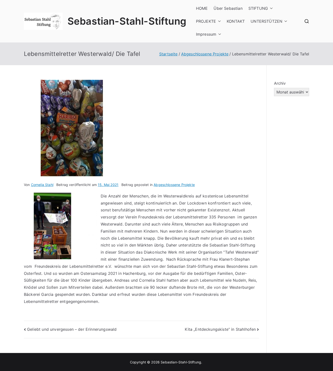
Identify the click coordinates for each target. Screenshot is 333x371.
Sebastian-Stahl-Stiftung (127, 21)
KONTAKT (236, 21)
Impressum (206, 34)
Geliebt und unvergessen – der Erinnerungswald (72, 329)
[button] (270, 8)
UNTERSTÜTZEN (266, 21)
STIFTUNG (258, 8)
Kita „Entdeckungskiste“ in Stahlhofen (220, 329)
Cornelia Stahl (42, 185)
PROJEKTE (206, 21)
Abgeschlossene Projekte (174, 185)
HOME (202, 8)
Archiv (280, 83)
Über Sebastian (228, 8)
